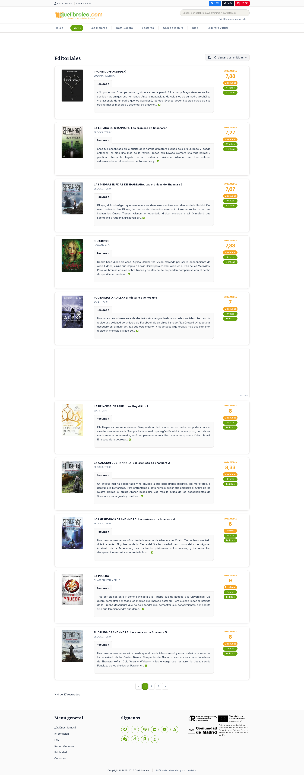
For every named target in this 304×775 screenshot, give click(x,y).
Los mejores (98, 28)
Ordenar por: (229, 57)
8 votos (230, 313)
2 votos (230, 592)
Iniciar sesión (65, 3)
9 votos (230, 200)
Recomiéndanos (64, 746)
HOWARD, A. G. (102, 245)
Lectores (148, 28)
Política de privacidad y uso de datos (176, 770)
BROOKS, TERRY (103, 132)
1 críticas (230, 318)
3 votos (230, 479)
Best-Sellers (124, 28)
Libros (77, 28)
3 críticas (230, 149)
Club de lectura (173, 28)
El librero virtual (217, 28)
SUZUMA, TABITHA (104, 75)
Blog (195, 28)
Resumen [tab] (103, 84)
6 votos (230, 257)
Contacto (60, 758)
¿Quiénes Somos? (65, 727)
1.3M (216, 3)
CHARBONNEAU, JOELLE (107, 580)
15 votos (230, 144)
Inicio (59, 28)
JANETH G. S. (101, 301)
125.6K (244, 3)
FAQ (56, 740)
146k (229, 3)
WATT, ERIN (100, 410)
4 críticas (230, 92)
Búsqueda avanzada (234, 19)
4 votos (230, 422)
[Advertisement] (152, 44)
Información (61, 733)
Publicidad (60, 752)
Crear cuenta (83, 3)
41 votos (230, 87)
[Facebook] (125, 729)
